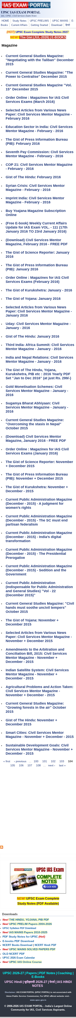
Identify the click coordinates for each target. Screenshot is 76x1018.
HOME (5, 20)
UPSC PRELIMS (39, 20)
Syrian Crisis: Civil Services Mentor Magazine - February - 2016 (35, 188)
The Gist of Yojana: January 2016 (33, 299)
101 (44, 761)
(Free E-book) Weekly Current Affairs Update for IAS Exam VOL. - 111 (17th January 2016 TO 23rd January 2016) (36, 227)
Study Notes (19, 20)
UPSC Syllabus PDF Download (19, 928)
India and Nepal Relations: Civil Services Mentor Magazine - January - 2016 (39, 359)
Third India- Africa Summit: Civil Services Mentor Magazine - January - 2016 (40, 347)
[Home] (26, 7)
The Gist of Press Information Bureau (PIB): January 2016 (37, 267)
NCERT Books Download (17, 945)
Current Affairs (19, 25)
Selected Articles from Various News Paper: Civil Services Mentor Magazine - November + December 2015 (39, 637)
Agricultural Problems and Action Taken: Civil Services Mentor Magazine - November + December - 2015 (39, 691)
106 (21, 765)
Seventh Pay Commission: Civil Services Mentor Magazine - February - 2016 (39, 154)
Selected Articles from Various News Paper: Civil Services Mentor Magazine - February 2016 (39, 114)
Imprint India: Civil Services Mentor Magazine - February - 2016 (35, 200)
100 (36, 761)
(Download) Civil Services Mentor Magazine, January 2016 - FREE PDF (36, 439)
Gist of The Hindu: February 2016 (33, 177)
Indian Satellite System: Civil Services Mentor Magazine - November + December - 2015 (37, 674)
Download (56, 25)
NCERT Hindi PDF (45, 945)
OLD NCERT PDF (14, 953)
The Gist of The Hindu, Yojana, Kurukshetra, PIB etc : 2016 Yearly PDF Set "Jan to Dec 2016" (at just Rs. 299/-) (38, 374)
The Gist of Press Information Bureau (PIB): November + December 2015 (37, 476)
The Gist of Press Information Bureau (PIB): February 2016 (37, 142)
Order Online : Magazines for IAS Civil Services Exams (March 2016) (37, 100)
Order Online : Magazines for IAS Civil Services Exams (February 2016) (37, 280)
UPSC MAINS (60, 20)
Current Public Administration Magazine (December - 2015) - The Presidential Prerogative (39, 554)
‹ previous (20, 761)
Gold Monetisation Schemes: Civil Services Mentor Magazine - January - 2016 (37, 391)
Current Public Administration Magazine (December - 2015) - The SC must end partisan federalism (39, 520)
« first (6, 761)
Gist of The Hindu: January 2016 (32, 336)
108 (38, 765)
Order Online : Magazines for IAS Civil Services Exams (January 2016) (37, 451)
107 (29, 765)
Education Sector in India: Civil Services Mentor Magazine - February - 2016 (39, 129)
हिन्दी (67, 25)
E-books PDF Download (18, 941)
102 (53, 761)
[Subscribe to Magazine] (1, 847)
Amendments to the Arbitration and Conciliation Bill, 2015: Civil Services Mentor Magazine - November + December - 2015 (36, 655)
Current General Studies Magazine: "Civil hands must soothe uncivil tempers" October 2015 (40, 608)
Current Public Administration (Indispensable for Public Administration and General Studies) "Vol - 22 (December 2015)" (39, 589)
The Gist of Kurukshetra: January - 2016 (39, 290)
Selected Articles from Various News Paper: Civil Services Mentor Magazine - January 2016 (39, 311)
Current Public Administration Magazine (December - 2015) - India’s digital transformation (39, 537)
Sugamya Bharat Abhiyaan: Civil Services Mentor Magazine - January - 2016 (37, 407)
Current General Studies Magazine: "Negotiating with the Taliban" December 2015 (40, 60)
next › (51, 765)
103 (61, 761)
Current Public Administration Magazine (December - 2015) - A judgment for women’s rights (39, 504)
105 (12, 765)
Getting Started (39, 25)
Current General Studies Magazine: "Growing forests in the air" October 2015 (36, 707)
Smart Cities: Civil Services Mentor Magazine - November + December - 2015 (40, 735)
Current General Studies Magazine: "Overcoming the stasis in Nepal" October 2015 (35, 424)
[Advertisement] (38, 808)
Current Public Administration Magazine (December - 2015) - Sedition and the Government (39, 570)
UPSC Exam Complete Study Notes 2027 (42, 32)
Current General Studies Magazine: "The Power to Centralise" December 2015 (39, 75)
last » (62, 765)
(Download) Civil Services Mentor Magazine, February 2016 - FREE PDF (37, 242)
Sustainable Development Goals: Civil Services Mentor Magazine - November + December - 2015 (39, 749)
